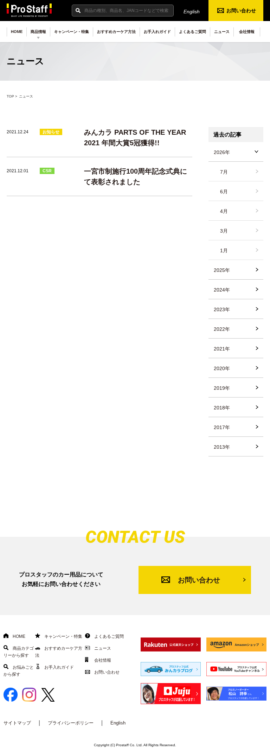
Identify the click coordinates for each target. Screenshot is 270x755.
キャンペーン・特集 (71, 31)
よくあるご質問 (192, 31)
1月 (224, 250)
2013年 (222, 447)
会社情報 (247, 31)
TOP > (12, 96)
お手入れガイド (157, 31)
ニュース (222, 31)
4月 (224, 211)
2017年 (222, 427)
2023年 (222, 309)
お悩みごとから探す (19, 671)
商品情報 (38, 31)
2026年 (222, 152)
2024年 (222, 290)
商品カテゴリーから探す (19, 652)
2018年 (222, 407)
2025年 (222, 270)
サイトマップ (17, 723)
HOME (16, 31)
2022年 (222, 329)
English (192, 11)
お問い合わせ (241, 10)
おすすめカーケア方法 (116, 31)
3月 (224, 231)
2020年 (222, 368)
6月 (224, 191)
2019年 (222, 388)
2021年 (222, 349)
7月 (224, 172)
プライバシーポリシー (71, 723)
